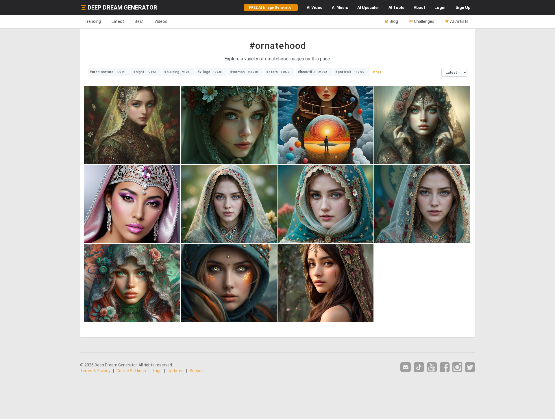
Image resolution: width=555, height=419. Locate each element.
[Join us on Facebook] (444, 367)
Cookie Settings (131, 370)
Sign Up (463, 7)
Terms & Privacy (95, 370)
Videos (160, 21)
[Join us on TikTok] (419, 367)
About (419, 7)
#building (176, 72)
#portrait (350, 72)
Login (439, 7)
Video (315, 7)
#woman (244, 72)
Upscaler (368, 7)
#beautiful (312, 72)
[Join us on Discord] (405, 367)
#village (209, 72)
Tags (157, 370)
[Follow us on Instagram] (457, 367)
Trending (92, 21)
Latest (118, 21)
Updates (176, 370)
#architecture (107, 72)
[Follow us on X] (470, 367)
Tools (396, 7)
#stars (277, 72)
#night (144, 72)
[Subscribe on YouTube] (432, 367)
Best (139, 21)
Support (197, 370)
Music (340, 7)
